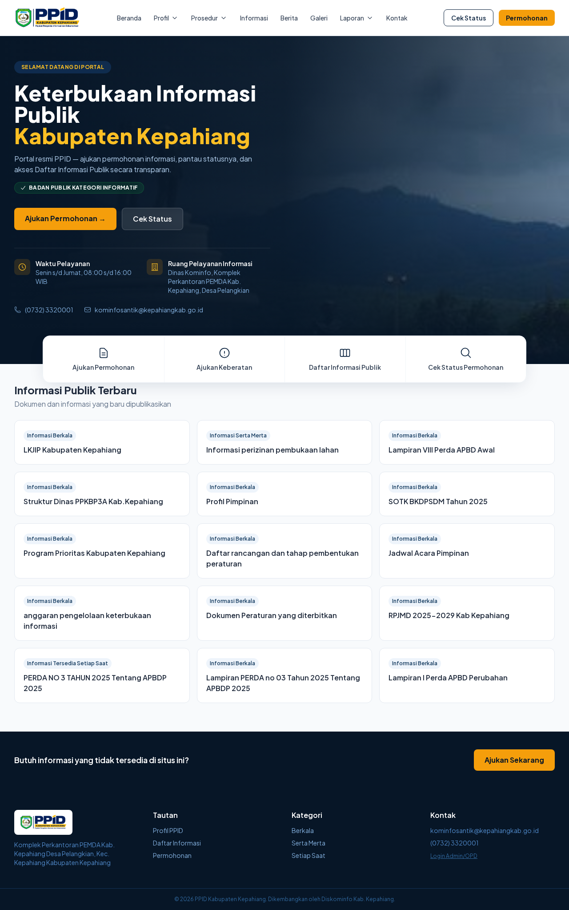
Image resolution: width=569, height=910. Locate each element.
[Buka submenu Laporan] (370, 18)
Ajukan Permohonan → (65, 218)
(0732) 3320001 (49, 310)
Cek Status (468, 18)
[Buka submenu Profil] (175, 18)
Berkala (303, 830)
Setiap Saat (308, 855)
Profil (161, 18)
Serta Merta (308, 843)
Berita (289, 18)
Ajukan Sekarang (514, 759)
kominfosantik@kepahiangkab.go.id (149, 310)
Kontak (397, 18)
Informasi (254, 18)
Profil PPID (168, 830)
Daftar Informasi (177, 843)
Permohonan (527, 18)
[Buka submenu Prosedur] (224, 18)
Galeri (319, 18)
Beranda (129, 18)
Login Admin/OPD (453, 856)
